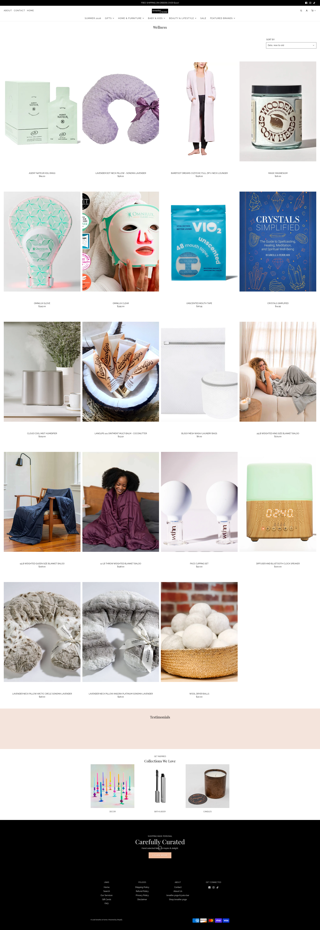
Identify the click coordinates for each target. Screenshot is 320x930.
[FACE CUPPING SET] (199, 501)
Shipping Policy (142, 887)
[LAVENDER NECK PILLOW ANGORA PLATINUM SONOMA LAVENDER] (120, 632)
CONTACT (19, 10)
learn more (160, 855)
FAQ (106, 903)
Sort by (270, 40)
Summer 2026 (93, 18)
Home (107, 887)
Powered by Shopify (115, 920)
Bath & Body (160, 812)
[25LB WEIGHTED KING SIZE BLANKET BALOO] (278, 371)
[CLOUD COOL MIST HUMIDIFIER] (42, 371)
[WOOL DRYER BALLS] (199, 632)
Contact (178, 887)
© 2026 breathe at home (99, 920)
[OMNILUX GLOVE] (42, 241)
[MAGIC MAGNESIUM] (278, 111)
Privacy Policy (142, 895)
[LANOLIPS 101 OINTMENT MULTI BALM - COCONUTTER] (120, 371)
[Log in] (306, 11)
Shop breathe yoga (178, 899)
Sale (203, 18)
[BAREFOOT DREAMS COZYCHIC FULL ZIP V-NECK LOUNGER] (199, 111)
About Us (178, 891)
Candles (207, 812)
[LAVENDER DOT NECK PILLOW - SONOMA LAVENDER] (120, 111)
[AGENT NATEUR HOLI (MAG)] (42, 111)
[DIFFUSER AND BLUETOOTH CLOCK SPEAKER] (278, 501)
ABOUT (8, 10)
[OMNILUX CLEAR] (120, 241)
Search (106, 891)
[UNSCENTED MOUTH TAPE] (199, 241)
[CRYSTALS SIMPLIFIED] (278, 241)
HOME (30, 10)
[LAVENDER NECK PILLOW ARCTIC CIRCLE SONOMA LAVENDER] (42, 632)
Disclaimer (142, 899)
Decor (113, 812)
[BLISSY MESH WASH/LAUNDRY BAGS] (199, 371)
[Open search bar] (301, 10)
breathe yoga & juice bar (177, 895)
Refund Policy (142, 891)
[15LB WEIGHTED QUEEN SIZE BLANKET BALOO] (42, 501)
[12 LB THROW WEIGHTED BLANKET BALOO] (120, 501)
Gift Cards (106, 899)
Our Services (106, 895)
